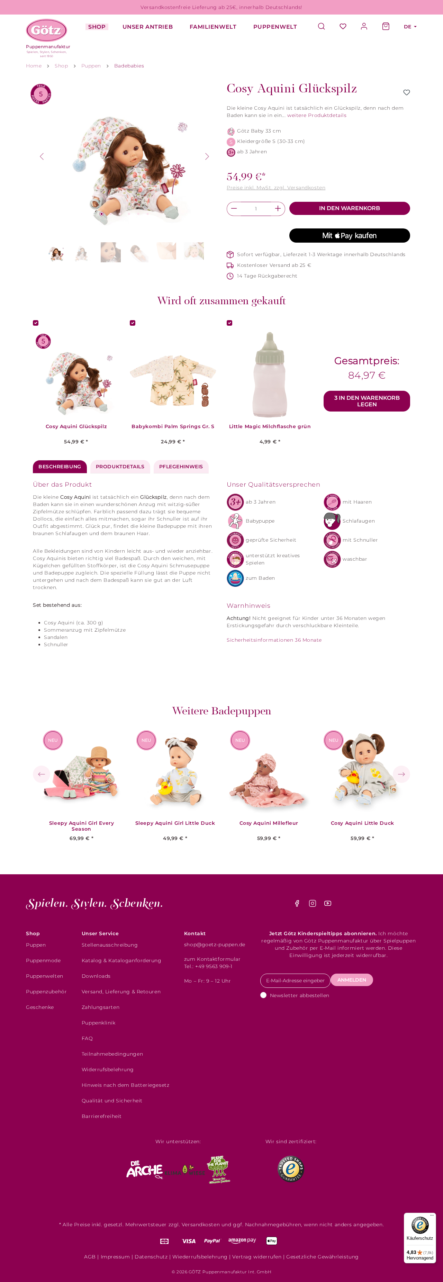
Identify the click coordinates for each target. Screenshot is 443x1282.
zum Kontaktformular (212, 959)
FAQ (87, 1038)
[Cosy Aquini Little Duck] (362, 772)
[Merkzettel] (343, 27)
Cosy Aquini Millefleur (268, 823)
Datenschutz (151, 1257)
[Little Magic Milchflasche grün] (270, 375)
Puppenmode (43, 960)
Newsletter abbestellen (299, 995)
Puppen (36, 945)
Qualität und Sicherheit (112, 1101)
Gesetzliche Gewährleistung (322, 1257)
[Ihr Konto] (364, 27)
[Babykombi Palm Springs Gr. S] (173, 375)
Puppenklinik (99, 1023)
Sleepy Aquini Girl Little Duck (175, 823)
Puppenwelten (44, 976)
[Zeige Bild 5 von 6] (138, 214)
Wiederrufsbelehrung (200, 1257)
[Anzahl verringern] (234, 209)
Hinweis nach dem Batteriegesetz (125, 1085)
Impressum (115, 1257)
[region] (125, 173)
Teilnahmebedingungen (112, 1054)
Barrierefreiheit (102, 1116)
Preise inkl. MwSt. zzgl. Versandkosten (276, 187)
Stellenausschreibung (110, 945)
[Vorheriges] (41, 156)
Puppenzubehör (46, 991)
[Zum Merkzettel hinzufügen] (406, 92)
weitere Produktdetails (316, 115)
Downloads (96, 976)
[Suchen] (325, 27)
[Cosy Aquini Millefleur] (268, 772)
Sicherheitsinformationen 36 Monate (274, 640)
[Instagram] (313, 905)
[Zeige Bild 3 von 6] (120, 214)
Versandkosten (201, 1224)
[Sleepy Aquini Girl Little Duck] (175, 772)
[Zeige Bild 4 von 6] (129, 214)
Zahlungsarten (100, 1007)
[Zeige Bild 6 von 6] (147, 214)
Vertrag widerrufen (256, 1257)
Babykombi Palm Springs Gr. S (173, 427)
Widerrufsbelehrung (108, 1069)
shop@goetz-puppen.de (214, 944)
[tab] (60, 466)
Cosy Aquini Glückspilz (76, 427)
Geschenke (40, 1007)
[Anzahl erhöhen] (278, 209)
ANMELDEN (351, 980)
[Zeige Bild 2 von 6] (111, 214)
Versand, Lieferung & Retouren (121, 991)
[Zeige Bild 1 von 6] (101, 214)
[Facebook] (297, 905)
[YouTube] (327, 905)
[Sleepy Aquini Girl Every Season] (81, 772)
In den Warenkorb (349, 208)
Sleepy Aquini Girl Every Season (81, 826)
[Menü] (432, 1217)
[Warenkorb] (386, 27)
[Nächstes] (207, 156)
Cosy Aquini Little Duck (362, 823)
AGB (90, 1257)
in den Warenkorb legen (367, 401)
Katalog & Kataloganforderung (122, 960)
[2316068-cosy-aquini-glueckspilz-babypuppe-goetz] (124, 156)
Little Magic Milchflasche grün (270, 427)
